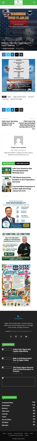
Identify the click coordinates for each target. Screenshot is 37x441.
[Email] (17, 54)
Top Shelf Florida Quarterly (16, 435)
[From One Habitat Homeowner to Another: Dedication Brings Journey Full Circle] (6, 189)
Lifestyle (8, 7)
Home (2, 7)
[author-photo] (18, 145)
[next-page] (6, 196)
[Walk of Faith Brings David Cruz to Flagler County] (6, 360)
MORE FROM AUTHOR (22, 163)
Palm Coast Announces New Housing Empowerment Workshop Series (22, 170)
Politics (26, 433)
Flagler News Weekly (8, 48)
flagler (9, 96)
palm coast (6, 99)
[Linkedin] (12, 54)
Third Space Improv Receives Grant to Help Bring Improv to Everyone (23, 369)
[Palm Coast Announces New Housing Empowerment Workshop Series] (6, 170)
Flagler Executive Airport (19, 96)
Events (26, 435)
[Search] (34, 2)
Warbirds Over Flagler (16, 99)
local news (31, 96)
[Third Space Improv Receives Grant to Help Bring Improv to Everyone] (6, 369)
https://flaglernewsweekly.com (18, 150)
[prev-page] (3, 196)
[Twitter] (8, 54)
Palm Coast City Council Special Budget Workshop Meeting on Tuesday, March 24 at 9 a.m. (27, 125)
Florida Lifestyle (18, 433)
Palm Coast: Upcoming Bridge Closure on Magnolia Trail (10, 123)
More (31, 433)
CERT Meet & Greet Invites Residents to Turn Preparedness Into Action (23, 179)
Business (10, 433)
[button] (3, 2)
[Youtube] (26, 337)
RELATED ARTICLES (8, 163)
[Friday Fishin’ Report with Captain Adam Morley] (6, 351)
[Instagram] (16, 336)
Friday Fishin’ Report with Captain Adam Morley (22, 350)
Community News (17, 7)
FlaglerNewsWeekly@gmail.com (22, 331)
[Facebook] (4, 54)
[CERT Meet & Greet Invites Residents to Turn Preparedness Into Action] (6, 182)
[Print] (21, 54)
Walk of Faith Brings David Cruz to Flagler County (22, 359)
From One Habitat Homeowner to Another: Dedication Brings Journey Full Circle (23, 189)
